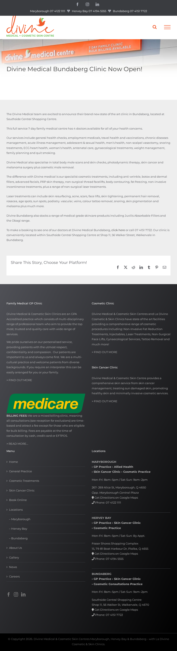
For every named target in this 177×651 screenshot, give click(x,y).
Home (13, 461)
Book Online (18, 500)
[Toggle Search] (155, 27)
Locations (16, 509)
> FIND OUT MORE (19, 380)
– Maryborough (19, 519)
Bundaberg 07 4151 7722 (130, 11)
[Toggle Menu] (167, 27)
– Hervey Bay (18, 528)
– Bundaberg (18, 538)
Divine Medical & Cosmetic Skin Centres (62, 639)
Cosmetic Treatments (24, 480)
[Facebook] (8, 594)
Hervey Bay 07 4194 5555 (89, 11)
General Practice (20, 471)
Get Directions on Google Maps (116, 497)
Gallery (14, 557)
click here (118, 230)
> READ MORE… (17, 443)
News (13, 567)
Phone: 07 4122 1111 (108, 502)
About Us (15, 547)
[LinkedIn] (23, 594)
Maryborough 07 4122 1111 (47, 11)
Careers (14, 576)
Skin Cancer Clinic (22, 490)
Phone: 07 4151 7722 (109, 615)
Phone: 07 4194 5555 (109, 558)
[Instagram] (16, 594)
